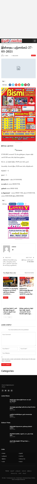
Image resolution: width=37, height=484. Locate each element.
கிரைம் (20, 461)
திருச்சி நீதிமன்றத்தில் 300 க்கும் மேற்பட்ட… (20, 441)
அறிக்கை (6, 297)
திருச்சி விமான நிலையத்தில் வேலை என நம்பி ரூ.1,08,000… (20, 400)
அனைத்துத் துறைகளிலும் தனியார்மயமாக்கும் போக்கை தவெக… (22, 407)
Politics (22, 297)
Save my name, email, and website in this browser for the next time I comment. (18, 360)
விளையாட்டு (22, 458)
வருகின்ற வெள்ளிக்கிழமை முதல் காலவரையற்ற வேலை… (21, 415)
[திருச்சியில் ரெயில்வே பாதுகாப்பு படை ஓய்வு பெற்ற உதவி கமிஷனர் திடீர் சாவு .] (5, 436)
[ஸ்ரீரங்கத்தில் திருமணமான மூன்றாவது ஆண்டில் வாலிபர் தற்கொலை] (5, 428)
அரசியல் (21, 456)
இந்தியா (4, 458)
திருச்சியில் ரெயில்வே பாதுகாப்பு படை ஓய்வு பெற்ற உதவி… (21, 434)
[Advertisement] (18, 19)
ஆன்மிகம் (33, 55)
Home (3, 453)
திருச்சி (21, 453)
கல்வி (3, 461)
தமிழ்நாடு (4, 456)
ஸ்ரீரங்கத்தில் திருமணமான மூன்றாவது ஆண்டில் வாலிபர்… (21, 427)
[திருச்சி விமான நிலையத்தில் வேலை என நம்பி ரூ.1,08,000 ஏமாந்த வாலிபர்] (5, 401)
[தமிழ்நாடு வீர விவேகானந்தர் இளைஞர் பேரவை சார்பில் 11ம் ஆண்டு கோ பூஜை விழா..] (27, 282)
